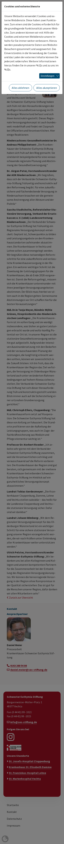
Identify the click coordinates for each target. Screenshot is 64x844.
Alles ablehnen (20, 87)
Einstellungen (47, 75)
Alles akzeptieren (46, 87)
